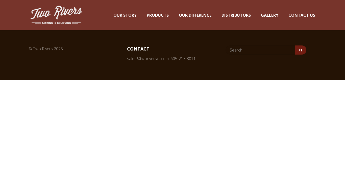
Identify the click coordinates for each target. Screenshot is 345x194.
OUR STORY (125, 15)
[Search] (300, 50)
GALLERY (269, 15)
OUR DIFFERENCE (195, 15)
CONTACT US (301, 15)
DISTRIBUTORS (236, 15)
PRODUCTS (158, 15)
